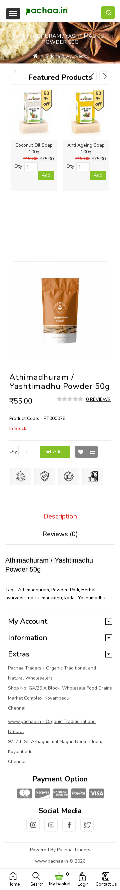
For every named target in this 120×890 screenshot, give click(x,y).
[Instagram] (33, 829)
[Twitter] (87, 829)
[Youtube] (51, 829)
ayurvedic (15, 598)
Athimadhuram (33, 590)
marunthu (52, 598)
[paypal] (78, 794)
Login (83, 884)
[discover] (42, 794)
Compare (92, 452)
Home (14, 884)
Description (60, 516)
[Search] (108, 12)
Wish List (80, 452)
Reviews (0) (60, 534)
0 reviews (98, 399)
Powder (59, 590)
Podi (74, 590)
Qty (13, 451)
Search (37, 884)
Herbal (88, 590)
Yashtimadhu (91, 598)
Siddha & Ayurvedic (66, 56)
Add (57, 451)
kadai (70, 598)
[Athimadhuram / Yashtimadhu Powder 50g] (60, 308)
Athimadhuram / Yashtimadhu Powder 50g (63, 71)
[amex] (60, 794)
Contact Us (106, 884)
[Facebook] (69, 829)
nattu (33, 598)
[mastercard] (24, 794)
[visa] (96, 794)
